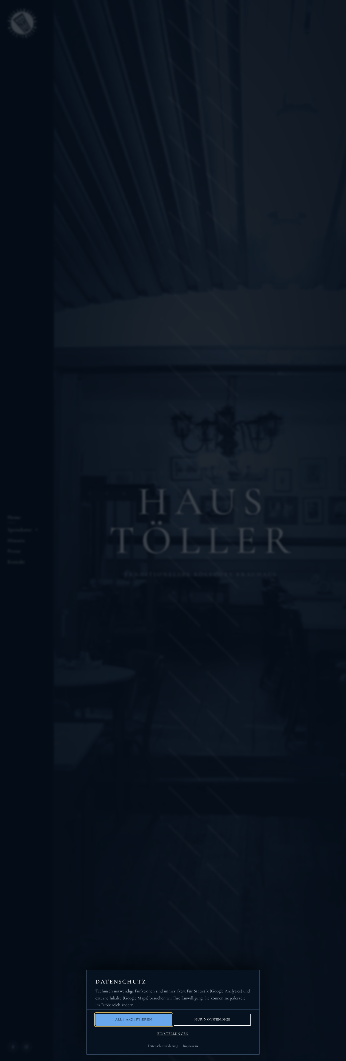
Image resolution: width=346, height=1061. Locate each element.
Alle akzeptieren (133, 1019)
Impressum (190, 1046)
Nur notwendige (212, 1019)
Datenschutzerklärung (163, 1046)
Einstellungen (173, 1034)
